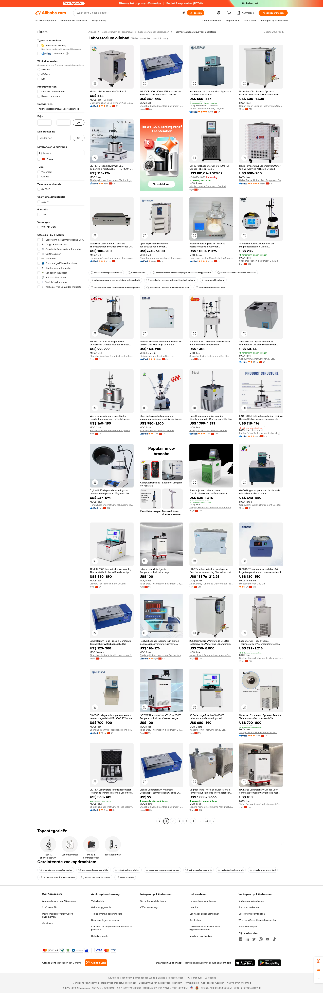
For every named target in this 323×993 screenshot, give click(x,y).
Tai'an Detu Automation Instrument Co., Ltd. (161, 583)
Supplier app (174, 962)
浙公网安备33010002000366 (216, 988)
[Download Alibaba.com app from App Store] (245, 962)
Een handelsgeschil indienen (204, 913)
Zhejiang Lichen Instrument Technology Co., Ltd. (112, 180)
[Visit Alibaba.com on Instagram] (261, 939)
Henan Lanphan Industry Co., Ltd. (206, 108)
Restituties (195, 920)
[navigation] (60, 427)
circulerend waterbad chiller (95, 870)
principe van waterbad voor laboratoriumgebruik (117, 280)
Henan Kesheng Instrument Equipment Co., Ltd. (112, 504)
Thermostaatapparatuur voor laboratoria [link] (195, 31)
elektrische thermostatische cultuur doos (169, 287)
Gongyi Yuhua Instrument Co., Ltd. (257, 358)
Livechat (194, 907)
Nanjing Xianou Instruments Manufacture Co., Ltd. (211, 507)
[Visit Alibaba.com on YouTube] (267, 939)
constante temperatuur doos (108, 273)
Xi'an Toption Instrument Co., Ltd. (157, 430)
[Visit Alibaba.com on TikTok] (274, 939)
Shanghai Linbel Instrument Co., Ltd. (208, 430)
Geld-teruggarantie (101, 907)
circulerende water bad (264, 870)
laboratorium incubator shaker (57, 870)
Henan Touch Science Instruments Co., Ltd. (261, 106)
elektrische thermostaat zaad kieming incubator (173, 280)
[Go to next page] (213, 821)
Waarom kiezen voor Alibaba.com (59, 901)
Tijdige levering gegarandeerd (106, 913)
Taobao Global (175, 977)
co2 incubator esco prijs (200, 870)
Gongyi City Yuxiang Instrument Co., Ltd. (260, 504)
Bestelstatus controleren (252, 913)
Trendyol (197, 977)
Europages (210, 977)
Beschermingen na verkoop (105, 920)
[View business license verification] (191, 988)
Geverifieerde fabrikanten (153, 901)
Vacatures (47, 923)
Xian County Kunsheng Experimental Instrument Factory (211, 583)
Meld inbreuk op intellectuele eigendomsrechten (204, 928)
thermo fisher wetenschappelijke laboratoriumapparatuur (183, 273)
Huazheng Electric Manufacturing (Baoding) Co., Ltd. (211, 258)
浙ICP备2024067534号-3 (247, 988)
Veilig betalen (98, 901)
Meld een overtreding (200, 936)
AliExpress (113, 977)
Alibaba (92, 31)
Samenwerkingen (248, 926)
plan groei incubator (215, 280)
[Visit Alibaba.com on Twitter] (254, 939)
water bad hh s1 (138, 273)
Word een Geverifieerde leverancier (257, 920)
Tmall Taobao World (145, 977)
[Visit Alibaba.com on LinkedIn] (247, 939)
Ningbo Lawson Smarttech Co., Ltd (207, 186)
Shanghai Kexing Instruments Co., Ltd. (209, 356)
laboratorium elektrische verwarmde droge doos (117, 287)
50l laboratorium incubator (97, 877)
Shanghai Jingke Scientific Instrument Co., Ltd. (161, 106)
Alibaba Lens (49, 962)
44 (206, 821)
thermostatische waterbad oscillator (238, 273)
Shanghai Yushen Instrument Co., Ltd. (258, 260)
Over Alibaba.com (52, 894)
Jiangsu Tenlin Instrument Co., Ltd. (108, 583)
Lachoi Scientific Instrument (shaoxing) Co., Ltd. (261, 433)
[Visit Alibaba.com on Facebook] (241, 939)
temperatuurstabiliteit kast (212, 287)
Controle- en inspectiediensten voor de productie (111, 928)
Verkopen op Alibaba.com (252, 901)
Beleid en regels (99, 936)
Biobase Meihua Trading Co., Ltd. (156, 356)
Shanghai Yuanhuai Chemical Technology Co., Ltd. (112, 356)
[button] (184, 13)
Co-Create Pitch (50, 907)
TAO (188, 977)
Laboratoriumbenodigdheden (153, 31)
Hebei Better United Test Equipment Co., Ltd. (261, 180)
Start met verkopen (249, 907)
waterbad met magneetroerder (164, 870)
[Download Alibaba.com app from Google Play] (269, 962)
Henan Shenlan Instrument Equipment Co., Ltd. (112, 430)
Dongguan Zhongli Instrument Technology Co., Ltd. (112, 258)
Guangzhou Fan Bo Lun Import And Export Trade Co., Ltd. (112, 103)
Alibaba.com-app (221, 962)
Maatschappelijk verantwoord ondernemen (57, 915)
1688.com (127, 977)
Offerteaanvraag (148, 907)
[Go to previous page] (159, 821)
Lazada (161, 977)
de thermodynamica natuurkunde (59, 877)
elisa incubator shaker (128, 870)
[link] (318, 961)
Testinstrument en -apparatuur (117, 31)
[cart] (229, 13)
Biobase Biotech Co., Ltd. (252, 583)
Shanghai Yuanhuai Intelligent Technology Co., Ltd (161, 258)
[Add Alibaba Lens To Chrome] (96, 962)
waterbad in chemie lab (232, 870)
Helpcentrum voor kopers (202, 901)
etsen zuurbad (127, 877)
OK (78, 122)
